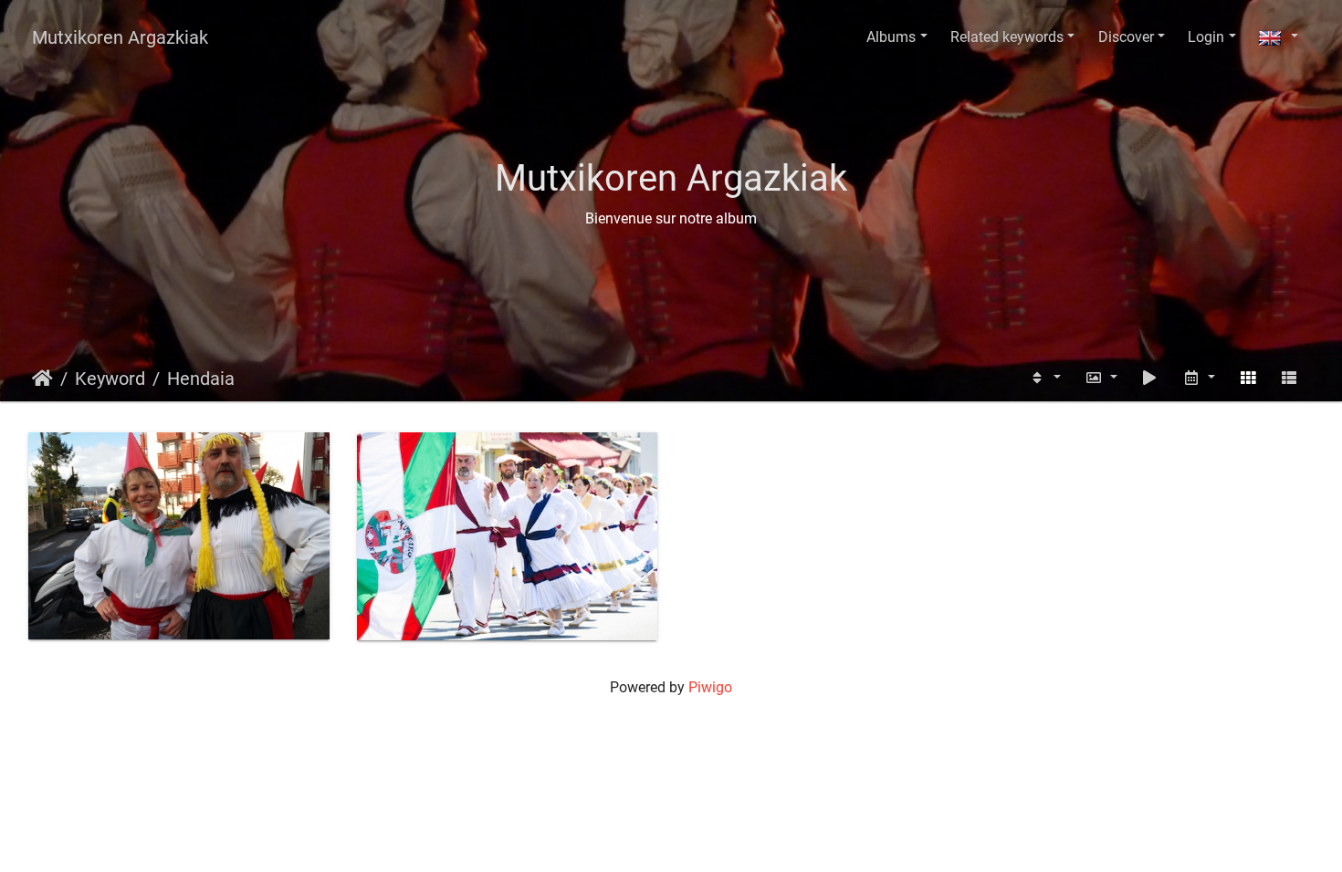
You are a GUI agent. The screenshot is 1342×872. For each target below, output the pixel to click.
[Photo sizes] (1101, 378)
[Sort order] (1044, 378)
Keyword (110, 378)
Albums (891, 37)
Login (1206, 37)
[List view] (1289, 378)
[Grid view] (1248, 378)
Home (42, 378)
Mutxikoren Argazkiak (120, 37)
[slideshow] (1150, 378)
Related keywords (1007, 37)
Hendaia (201, 378)
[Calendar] (1198, 378)
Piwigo (710, 687)
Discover (1126, 37)
